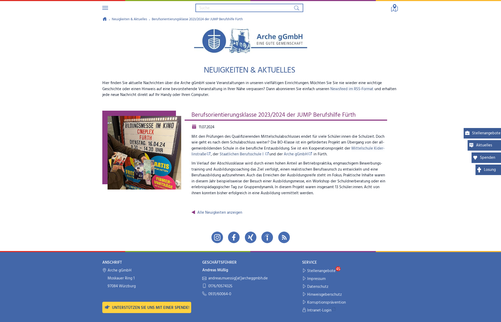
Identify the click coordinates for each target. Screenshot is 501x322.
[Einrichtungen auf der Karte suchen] (394, 8)
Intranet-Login (319, 310)
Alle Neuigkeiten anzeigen (219, 212)
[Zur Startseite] (104, 19)
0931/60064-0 (219, 294)
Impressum (316, 279)
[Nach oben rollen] (493, 314)
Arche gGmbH (296, 154)
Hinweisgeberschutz (324, 295)
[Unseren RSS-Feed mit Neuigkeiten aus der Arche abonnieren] (284, 237)
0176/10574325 (220, 286)
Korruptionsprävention (326, 302)
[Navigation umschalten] (105, 7)
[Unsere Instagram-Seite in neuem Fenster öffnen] (217, 237)
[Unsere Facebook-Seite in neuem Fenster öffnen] (234, 237)
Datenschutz (317, 287)
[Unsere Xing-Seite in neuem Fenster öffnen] (250, 237)
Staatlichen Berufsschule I (242, 154)
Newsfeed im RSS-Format (351, 89)
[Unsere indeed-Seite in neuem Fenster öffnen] (267, 237)
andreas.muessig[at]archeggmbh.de (238, 278)
